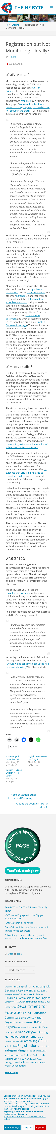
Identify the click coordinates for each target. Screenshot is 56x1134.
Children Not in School (30, 994)
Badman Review (16, 990)
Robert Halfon (43, 1046)
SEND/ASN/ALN (34, 1055)
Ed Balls (28, 1013)
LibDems (44, 1027)
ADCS (7, 987)
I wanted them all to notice (19, 922)
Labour (31, 1027)
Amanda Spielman (20, 986)
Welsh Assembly (37, 1062)
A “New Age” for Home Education (13, 758)
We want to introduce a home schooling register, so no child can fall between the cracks (28, 107)
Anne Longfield (42, 986)
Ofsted (43, 1040)
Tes (22, 1058)
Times (39, 1059)
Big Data (37, 991)
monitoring (40, 1032)
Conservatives (10, 1002)
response (26, 100)
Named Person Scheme (20, 1036)
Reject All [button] (40, 1127)
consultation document (18, 593)
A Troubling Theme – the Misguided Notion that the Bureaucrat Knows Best (26, 936)
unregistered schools (17, 1062)
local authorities (36, 292)
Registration (27, 1045)
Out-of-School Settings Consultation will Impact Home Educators (26, 929)
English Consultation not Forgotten (37, 758)
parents (20, 295)
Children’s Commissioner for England (28, 998)
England (15, 24)
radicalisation (11, 1046)
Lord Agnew (10, 1032)
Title (19, 953)
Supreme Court (12, 1058)
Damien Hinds (36, 1001)
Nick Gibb (20, 1041)
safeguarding (15, 1050)
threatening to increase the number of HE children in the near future (27, 446)
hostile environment (24, 1022)
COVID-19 (23, 1001)
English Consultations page (25, 323)
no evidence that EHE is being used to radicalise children (26, 472)
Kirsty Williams (20, 1027)
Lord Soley (24, 1032)
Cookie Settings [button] (12, 1127)
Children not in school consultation (24, 300)
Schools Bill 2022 (32, 1050)
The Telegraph (30, 1059)
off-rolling (30, 1041)
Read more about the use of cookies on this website (25, 1117)
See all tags (11, 1072)
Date (10, 953)
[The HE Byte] (6, 7)
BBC (31, 990)
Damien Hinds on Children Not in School (14, 773)
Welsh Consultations (16, 1065)
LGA (37, 1027)
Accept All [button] (27, 1127)
